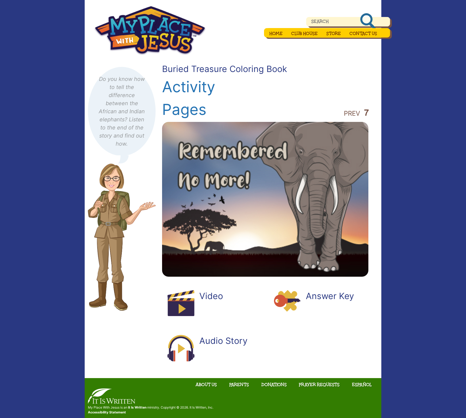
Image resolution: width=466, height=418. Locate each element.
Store (333, 33)
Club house (304, 33)
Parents (239, 384)
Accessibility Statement (107, 412)
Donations (274, 384)
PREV (352, 113)
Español (362, 384)
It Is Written (137, 407)
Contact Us (363, 33)
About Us (206, 384)
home (276, 33)
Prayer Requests (319, 384)
